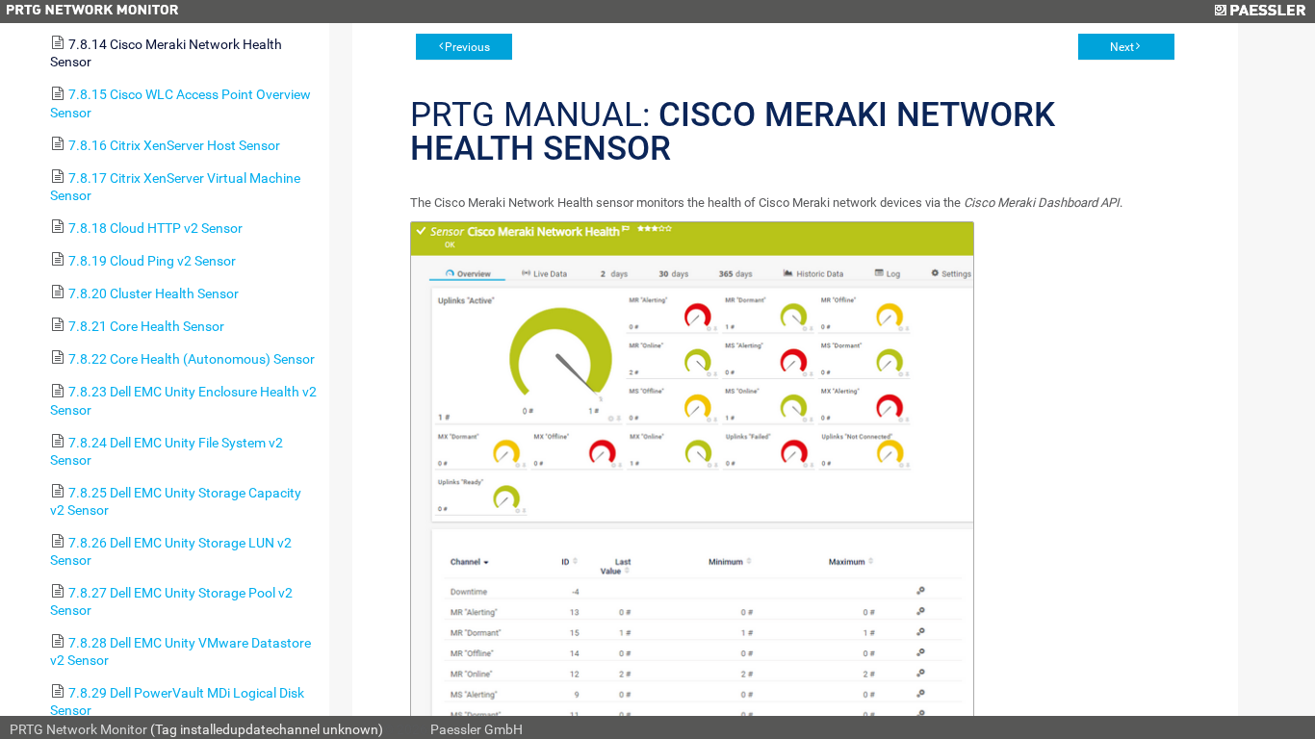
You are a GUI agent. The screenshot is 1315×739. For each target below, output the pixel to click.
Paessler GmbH (476, 729)
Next (1122, 47)
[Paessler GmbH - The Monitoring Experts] (1259, 11)
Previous (467, 47)
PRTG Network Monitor (78, 729)
